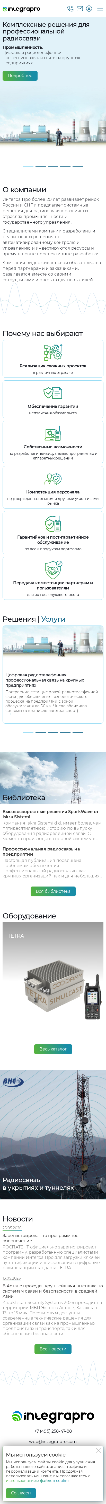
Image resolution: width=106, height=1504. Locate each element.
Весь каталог (53, 1049)
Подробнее (20, 75)
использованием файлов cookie (37, 1480)
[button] (28, 166)
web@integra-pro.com (53, 1441)
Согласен (21, 1493)
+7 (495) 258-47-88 (53, 1431)
